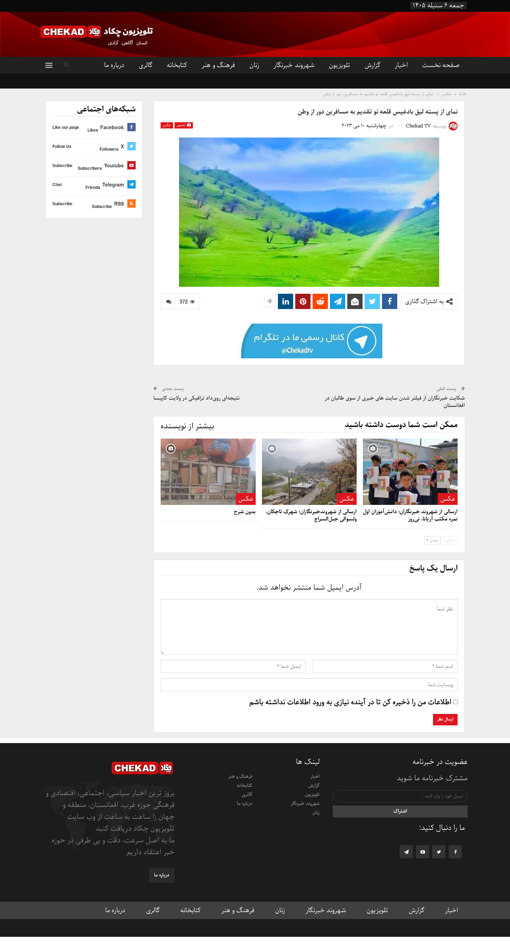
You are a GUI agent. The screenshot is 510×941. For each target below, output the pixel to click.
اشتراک (400, 811)
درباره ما (114, 65)
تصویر (181, 125)
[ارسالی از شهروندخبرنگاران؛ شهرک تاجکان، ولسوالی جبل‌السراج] (309, 472)
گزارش (372, 65)
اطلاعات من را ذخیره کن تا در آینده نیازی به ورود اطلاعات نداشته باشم (350, 702)
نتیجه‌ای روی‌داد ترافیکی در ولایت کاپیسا (196, 398)
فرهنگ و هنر (218, 65)
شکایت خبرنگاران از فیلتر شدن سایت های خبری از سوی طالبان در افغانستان (395, 402)
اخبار (401, 65)
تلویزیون (339, 65)
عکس (167, 125)
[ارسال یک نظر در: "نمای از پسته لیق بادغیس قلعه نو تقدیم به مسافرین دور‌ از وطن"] (168, 301)
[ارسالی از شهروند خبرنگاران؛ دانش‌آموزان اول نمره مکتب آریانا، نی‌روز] (410, 472)
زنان (254, 65)
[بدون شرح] (208, 472)
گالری (145, 65)
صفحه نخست (441, 65)
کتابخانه (177, 65)
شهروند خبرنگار (294, 65)
